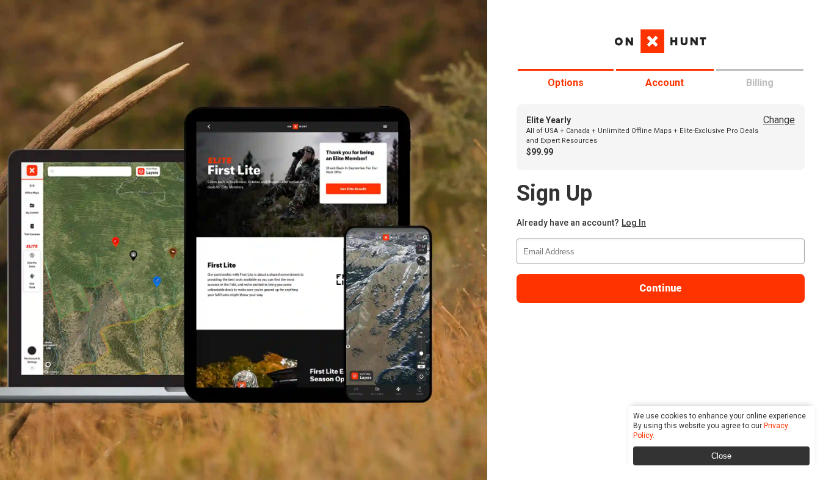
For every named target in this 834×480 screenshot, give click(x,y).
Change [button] (779, 120)
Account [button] (664, 82)
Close (721, 455)
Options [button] (566, 82)
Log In (634, 222)
